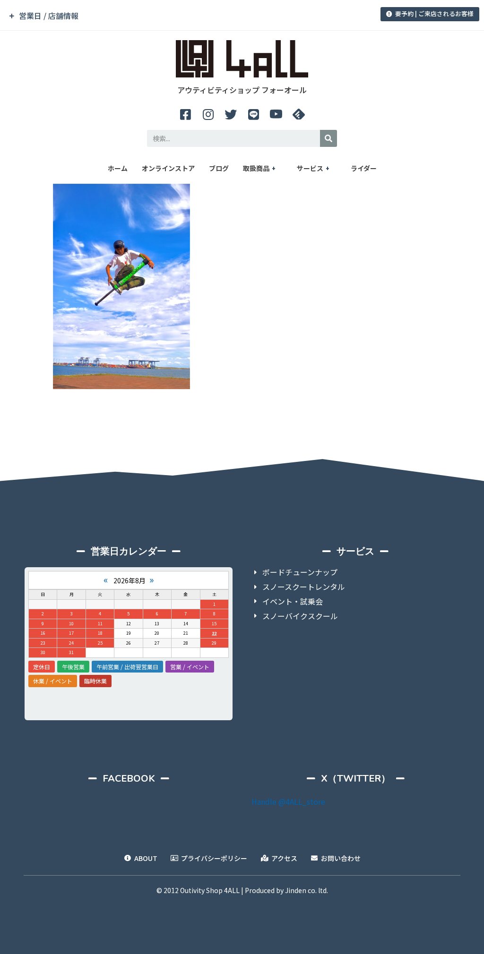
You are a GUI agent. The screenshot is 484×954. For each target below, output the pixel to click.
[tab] (169, 16)
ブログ (219, 168)
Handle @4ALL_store (288, 801)
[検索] (328, 138)
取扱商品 (256, 168)
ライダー (364, 168)
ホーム (118, 168)
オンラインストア (168, 168)
